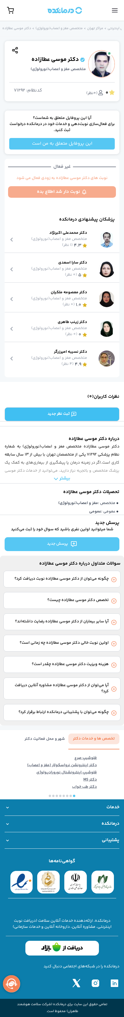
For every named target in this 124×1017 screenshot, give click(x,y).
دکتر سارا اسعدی (72, 263)
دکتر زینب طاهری (72, 322)
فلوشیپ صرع (85, 758)
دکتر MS (90, 780)
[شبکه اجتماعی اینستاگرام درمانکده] (95, 983)
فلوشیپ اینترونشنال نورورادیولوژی (66, 773)
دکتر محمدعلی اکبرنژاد (68, 233)
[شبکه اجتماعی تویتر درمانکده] (76, 983)
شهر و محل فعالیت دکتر (45, 739)
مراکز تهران (95, 28)
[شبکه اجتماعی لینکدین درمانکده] (114, 983)
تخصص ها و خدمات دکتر (94, 739)
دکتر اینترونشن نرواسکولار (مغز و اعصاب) (62, 765)
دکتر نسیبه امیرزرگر (70, 352)
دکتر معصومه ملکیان (69, 293)
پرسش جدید (57, 544)
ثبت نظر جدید (59, 414)
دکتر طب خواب (84, 787)
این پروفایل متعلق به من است (62, 143)
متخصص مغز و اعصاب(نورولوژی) (59, 28)
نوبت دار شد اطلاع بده (58, 191)
